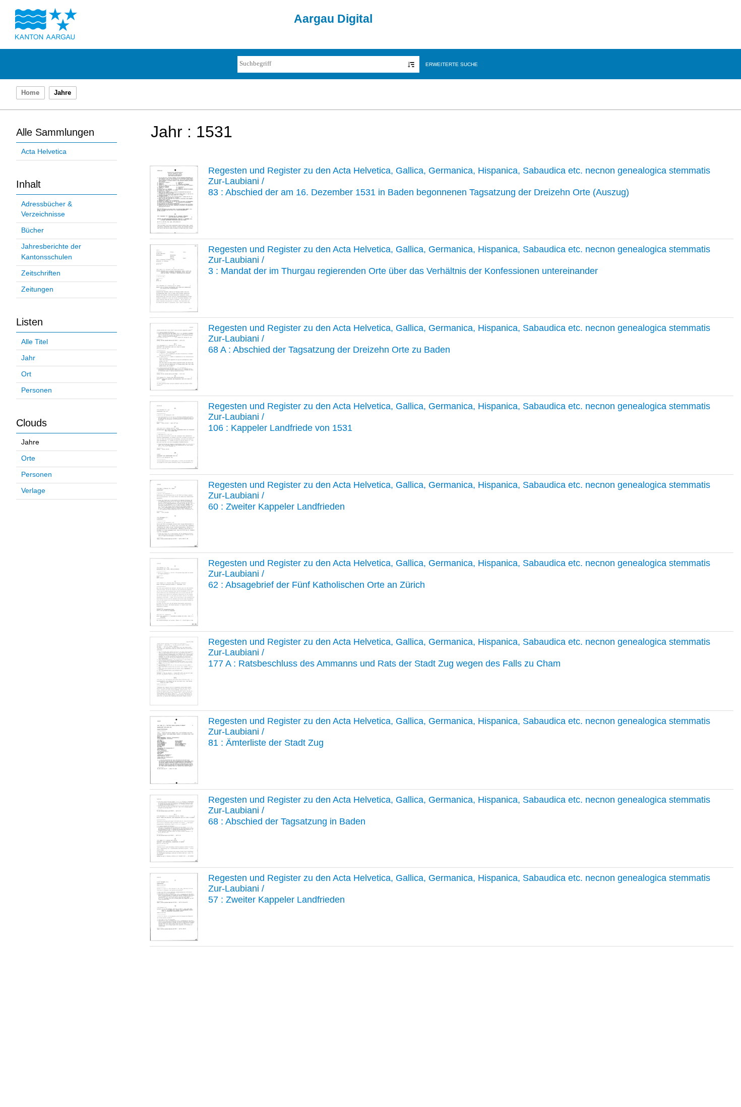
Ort (26, 374)
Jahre (30, 442)
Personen (36, 390)
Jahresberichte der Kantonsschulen (51, 252)
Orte (28, 458)
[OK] (411, 64)
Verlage (33, 490)
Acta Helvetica (44, 151)
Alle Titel (34, 342)
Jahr (28, 358)
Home (30, 92)
